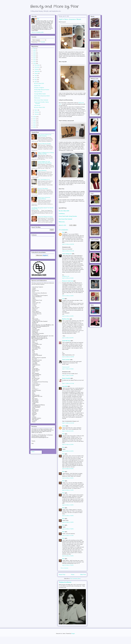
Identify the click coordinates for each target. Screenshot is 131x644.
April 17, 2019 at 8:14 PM (67, 431)
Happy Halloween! (42, 170)
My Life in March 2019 (39, 107)
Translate (43, 41)
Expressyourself (65, 367)
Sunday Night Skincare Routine (41, 89)
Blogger (73, 633)
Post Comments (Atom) (75, 578)
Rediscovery (62, 221)
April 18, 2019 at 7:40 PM (67, 505)
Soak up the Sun (38, 91)
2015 (34, 123)
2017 (34, 118)
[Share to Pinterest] (75, 225)
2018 (34, 116)
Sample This (37, 85)
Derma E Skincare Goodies (44, 143)
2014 (34, 125)
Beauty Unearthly (66, 378)
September (37, 71)
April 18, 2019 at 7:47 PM (67, 535)
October (36, 69)
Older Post (83, 574)
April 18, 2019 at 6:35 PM (67, 468)
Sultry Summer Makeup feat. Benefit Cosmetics (45, 135)
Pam (63, 232)
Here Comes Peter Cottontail (41, 100)
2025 (34, 50)
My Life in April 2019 (39, 83)
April (35, 81)
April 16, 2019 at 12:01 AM (68, 250)
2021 (34, 59)
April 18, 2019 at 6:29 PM (67, 444)
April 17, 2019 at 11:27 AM (68, 383)
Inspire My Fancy (66, 340)
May (35, 79)
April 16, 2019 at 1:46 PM (67, 295)
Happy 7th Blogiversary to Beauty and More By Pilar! (46, 153)
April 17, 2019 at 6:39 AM (67, 368)
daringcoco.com (65, 276)
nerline (64, 425)
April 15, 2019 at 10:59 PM (68, 244)
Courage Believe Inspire (40, 93)
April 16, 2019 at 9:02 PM (67, 337)
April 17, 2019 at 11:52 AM (68, 423)
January (36, 114)
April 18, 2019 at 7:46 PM (67, 515)
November (37, 67)
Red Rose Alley (65, 319)
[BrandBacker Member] (39, 276)
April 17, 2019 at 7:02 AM (67, 375)
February (36, 112)
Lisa (63, 298)
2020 (34, 61)
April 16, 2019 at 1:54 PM (67, 316)
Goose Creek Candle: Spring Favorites (68, 216)
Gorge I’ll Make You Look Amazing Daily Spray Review (45, 162)
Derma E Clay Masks (43, 188)
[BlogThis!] (71, 225)
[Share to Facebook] (74, 225)
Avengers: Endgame (39, 87)
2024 (34, 53)
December (37, 65)
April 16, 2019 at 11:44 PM (68, 356)
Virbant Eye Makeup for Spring (45, 216)
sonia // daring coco (67, 253)
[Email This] (70, 225)
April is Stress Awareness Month (42, 95)
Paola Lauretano (66, 359)
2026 (34, 48)
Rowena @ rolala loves (67, 281)
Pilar (63, 433)
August (36, 73)
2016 (34, 120)
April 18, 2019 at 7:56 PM (67, 565)
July (35, 75)
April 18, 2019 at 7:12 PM (67, 490)
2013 (34, 127)
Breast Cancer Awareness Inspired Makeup (44, 198)
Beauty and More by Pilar (54, 6)
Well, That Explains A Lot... (44, 179)
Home (72, 574)
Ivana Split (64, 386)
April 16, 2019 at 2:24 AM (67, 278)
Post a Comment (64, 568)
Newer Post (62, 574)
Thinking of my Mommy (65, 582)
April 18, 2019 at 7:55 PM (67, 555)
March (36, 110)
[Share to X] (73, 225)
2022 (34, 57)
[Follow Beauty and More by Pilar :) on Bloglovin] (42, 256)
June (35, 77)
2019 (34, 63)
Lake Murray (37, 105)
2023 (34, 55)
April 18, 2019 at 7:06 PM (67, 478)
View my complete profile (38, 32)
